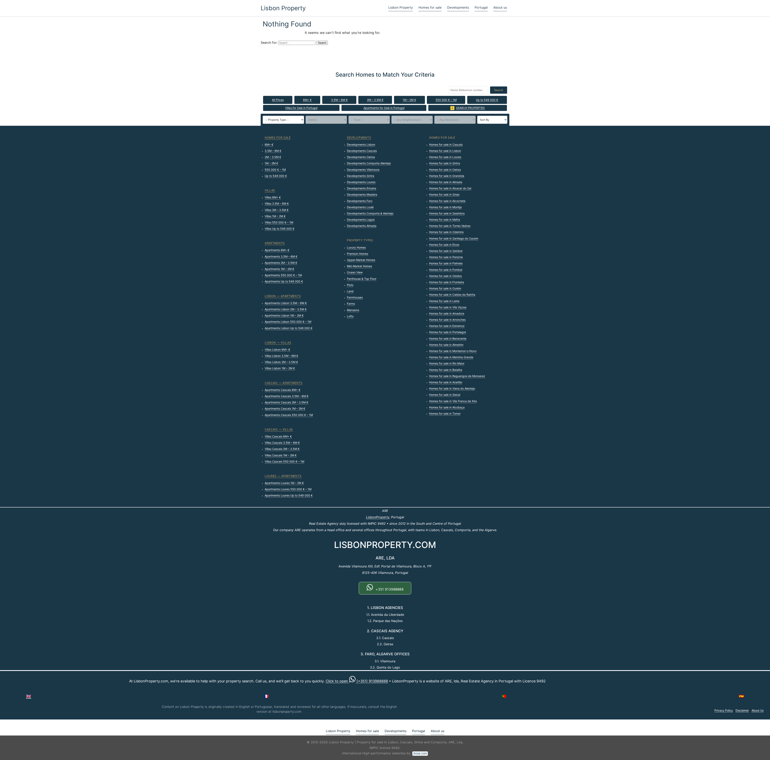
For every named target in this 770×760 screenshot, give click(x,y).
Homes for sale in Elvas (444, 244)
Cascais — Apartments (284, 383)
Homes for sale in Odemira (446, 232)
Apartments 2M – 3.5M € (281, 262)
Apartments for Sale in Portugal (384, 108)
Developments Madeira (362, 194)
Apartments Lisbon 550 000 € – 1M (288, 321)
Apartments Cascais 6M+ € (282, 390)
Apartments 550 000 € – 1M (283, 275)
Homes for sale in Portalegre (447, 332)
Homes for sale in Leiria (444, 301)
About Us (758, 710)
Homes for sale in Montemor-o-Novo (452, 351)
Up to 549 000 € (487, 99)
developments (359, 137)
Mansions (353, 310)
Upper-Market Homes (361, 260)
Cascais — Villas (279, 429)
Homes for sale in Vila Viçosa (447, 307)
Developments (458, 7)
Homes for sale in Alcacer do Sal (450, 188)
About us (500, 7)
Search (498, 90)
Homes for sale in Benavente (447, 338)
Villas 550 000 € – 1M (279, 222)
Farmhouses (355, 297)
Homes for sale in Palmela (446, 263)
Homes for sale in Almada (445, 182)
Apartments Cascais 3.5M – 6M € (286, 396)
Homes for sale (430, 7)
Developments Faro (359, 201)
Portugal (481, 7)
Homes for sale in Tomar (445, 413)
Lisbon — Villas (278, 342)
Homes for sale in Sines (444, 194)
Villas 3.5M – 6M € (277, 203)
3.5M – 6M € (339, 99)
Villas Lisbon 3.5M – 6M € (281, 355)
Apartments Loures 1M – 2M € (284, 483)
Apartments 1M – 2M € (279, 269)
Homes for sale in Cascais (446, 144)
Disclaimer (742, 710)
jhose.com (420, 753)
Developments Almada (361, 225)
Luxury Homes (356, 247)
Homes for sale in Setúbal (445, 251)
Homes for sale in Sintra (444, 163)
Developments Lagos (361, 219)
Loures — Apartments (283, 476)
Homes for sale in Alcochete (447, 201)
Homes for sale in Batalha (445, 369)
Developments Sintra (360, 176)
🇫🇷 (266, 696)
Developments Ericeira (361, 188)
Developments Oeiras (361, 157)
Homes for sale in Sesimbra (447, 213)
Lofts (350, 316)
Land (350, 291)
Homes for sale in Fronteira (446, 282)
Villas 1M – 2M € (275, 216)
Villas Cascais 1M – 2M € (281, 455)
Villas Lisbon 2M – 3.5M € (281, 362)
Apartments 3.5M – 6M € (281, 256)
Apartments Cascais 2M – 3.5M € (286, 402)
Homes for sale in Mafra (444, 219)
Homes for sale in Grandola (446, 176)
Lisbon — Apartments (283, 296)
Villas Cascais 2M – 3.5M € (282, 449)
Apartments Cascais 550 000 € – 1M (289, 415)
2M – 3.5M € (375, 99)
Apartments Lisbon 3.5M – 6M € (286, 303)
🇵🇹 (503, 696)
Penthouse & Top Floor (361, 278)
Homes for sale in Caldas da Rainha (452, 294)
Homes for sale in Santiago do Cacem (453, 238)
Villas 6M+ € (273, 197)
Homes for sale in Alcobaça (447, 407)
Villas (270, 190)
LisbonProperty (377, 517)
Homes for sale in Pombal (445, 269)
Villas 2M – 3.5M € (277, 210)
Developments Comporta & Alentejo (370, 213)
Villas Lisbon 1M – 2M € (280, 368)
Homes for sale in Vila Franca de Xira (453, 401)
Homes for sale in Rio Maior (446, 363)
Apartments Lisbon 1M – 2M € (284, 315)
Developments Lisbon (361, 144)
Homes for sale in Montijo (445, 207)
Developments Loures (361, 182)
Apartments (275, 243)
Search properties (470, 108)
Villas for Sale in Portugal (301, 108)
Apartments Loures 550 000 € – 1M (288, 489)
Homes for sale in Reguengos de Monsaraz (457, 376)
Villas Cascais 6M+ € (278, 436)
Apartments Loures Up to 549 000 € (289, 495)
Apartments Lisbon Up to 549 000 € (288, 328)
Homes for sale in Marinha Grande (451, 357)
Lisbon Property (283, 8)
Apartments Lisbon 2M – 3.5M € (286, 309)
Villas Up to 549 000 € (279, 228)
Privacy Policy (723, 710)
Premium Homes (357, 253)
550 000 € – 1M (446, 99)
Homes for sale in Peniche (446, 257)
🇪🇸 (741, 696)
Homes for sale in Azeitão (445, 382)
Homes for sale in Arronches (447, 319)
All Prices (278, 99)
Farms (351, 303)
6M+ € (307, 99)
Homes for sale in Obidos (445, 276)
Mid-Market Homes (359, 266)
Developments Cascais (362, 150)
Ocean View (355, 272)
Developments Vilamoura (363, 169)
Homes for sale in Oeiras (445, 169)
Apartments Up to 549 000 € (284, 281)
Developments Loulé (360, 207)
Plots (350, 285)
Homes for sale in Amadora (446, 313)
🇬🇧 (28, 696)
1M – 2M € (409, 99)
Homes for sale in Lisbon (445, 150)
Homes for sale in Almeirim (446, 344)
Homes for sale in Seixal (444, 394)
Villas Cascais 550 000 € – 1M (284, 461)
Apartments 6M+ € (277, 250)
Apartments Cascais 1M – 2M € (285, 408)
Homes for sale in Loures (445, 157)
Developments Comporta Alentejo (369, 163)
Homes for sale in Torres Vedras (449, 225)
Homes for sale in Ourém (445, 288)
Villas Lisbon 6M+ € (277, 349)
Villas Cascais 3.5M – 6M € (282, 442)
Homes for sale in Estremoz (447, 326)
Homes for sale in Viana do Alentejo (452, 388)
